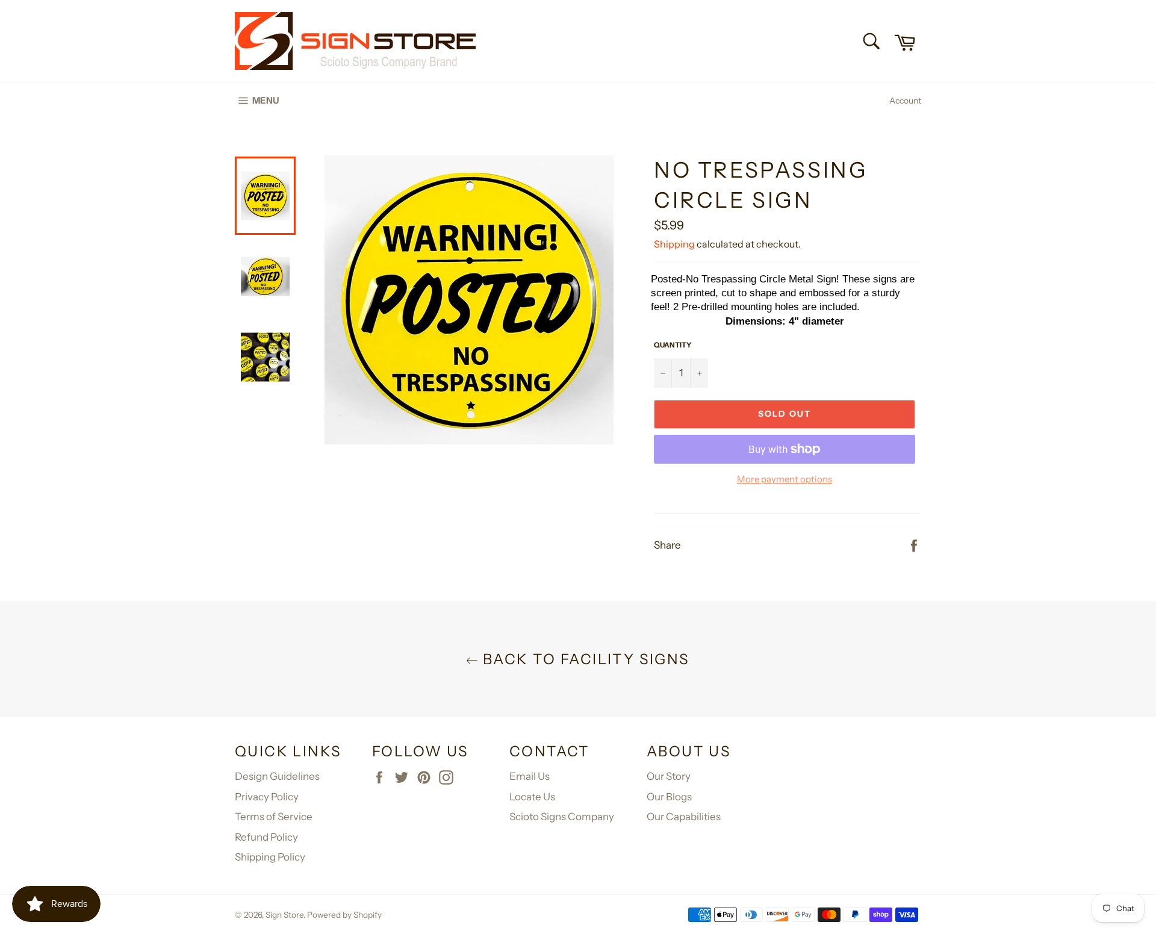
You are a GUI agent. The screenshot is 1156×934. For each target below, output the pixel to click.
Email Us (529, 776)
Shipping (674, 244)
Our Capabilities (684, 817)
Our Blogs (669, 797)
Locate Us (532, 797)
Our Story (669, 776)
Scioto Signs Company (561, 817)
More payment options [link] (784, 479)
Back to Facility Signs (583, 659)
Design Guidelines (277, 776)
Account (905, 100)
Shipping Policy (270, 857)
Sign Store (284, 915)
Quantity (673, 344)
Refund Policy (266, 837)
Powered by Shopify (344, 915)
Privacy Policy (267, 797)
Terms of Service (273, 817)
